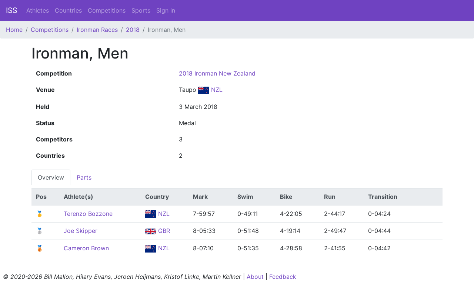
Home (14, 29)
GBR (163, 230)
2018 (133, 29)
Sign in (165, 10)
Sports (140, 10)
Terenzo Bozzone (88, 213)
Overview (51, 177)
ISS (11, 10)
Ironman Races (97, 29)
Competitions (107, 10)
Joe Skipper (80, 230)
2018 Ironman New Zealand (217, 73)
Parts (84, 177)
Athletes (37, 10)
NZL (216, 89)
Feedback (282, 276)
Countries (68, 10)
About (255, 276)
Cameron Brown (86, 248)
